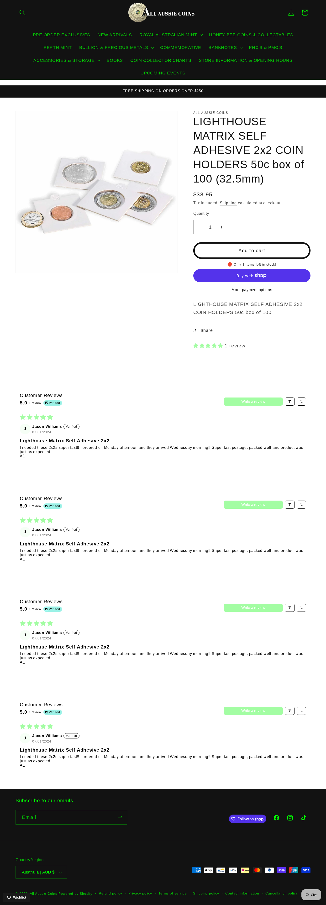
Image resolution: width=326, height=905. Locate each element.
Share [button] (206, 330)
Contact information (242, 893)
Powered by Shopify (75, 893)
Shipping (228, 203)
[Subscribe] (120, 817)
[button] (22, 12)
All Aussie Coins (43, 893)
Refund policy (110, 893)
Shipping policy (206, 893)
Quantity (201, 213)
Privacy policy (140, 893)
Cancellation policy (281, 893)
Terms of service (172, 893)
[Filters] (290, 402)
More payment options (251, 290)
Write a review (253, 401)
